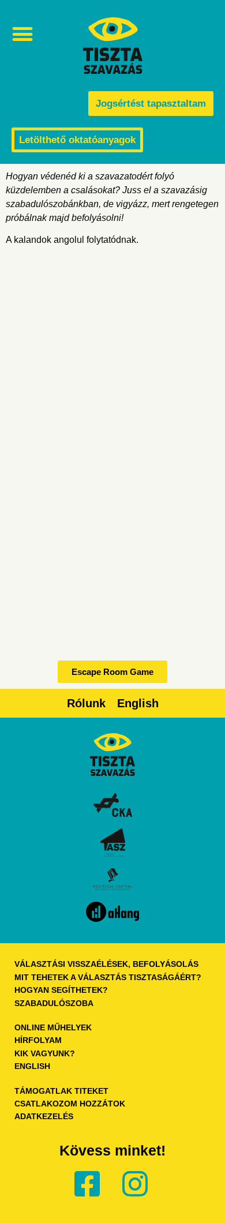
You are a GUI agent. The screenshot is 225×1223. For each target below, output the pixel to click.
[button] (22, 33)
